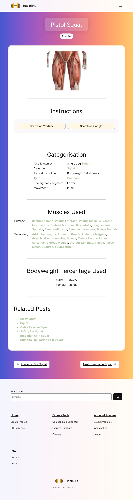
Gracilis (37, 238)
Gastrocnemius (54, 238)
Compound (74, 178)
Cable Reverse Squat (34, 327)
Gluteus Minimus (81, 242)
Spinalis (37, 229)
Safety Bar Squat (31, 331)
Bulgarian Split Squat (34, 335)
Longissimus (101, 225)
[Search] (117, 396)
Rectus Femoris (42, 221)
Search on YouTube (42, 126)
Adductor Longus (44, 234)
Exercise (66, 36)
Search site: (17, 391)
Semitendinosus (56, 229)
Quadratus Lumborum (57, 246)
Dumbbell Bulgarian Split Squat (41, 339)
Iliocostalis (83, 225)
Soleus (71, 238)
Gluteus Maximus (62, 225)
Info (13, 451)
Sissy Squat (28, 318)
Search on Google (91, 126)
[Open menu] (120, 6)
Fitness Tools (60, 415)
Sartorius (38, 242)
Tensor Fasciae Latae (92, 238)
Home (14, 415)
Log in (97, 434)
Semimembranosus (82, 229)
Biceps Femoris (107, 229)
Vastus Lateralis (66, 221)
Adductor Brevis (69, 234)
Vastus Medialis (90, 221)
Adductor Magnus (93, 234)
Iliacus (99, 242)
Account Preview (105, 415)
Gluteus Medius (57, 242)
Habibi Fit (29, 5)
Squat (86, 163)
